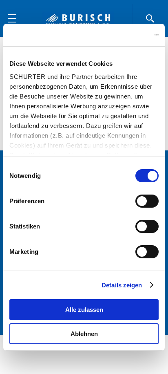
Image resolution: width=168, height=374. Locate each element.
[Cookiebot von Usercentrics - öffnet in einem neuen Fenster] (123, 35)
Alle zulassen (84, 309)
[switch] (147, 201)
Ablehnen (84, 333)
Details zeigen (122, 285)
